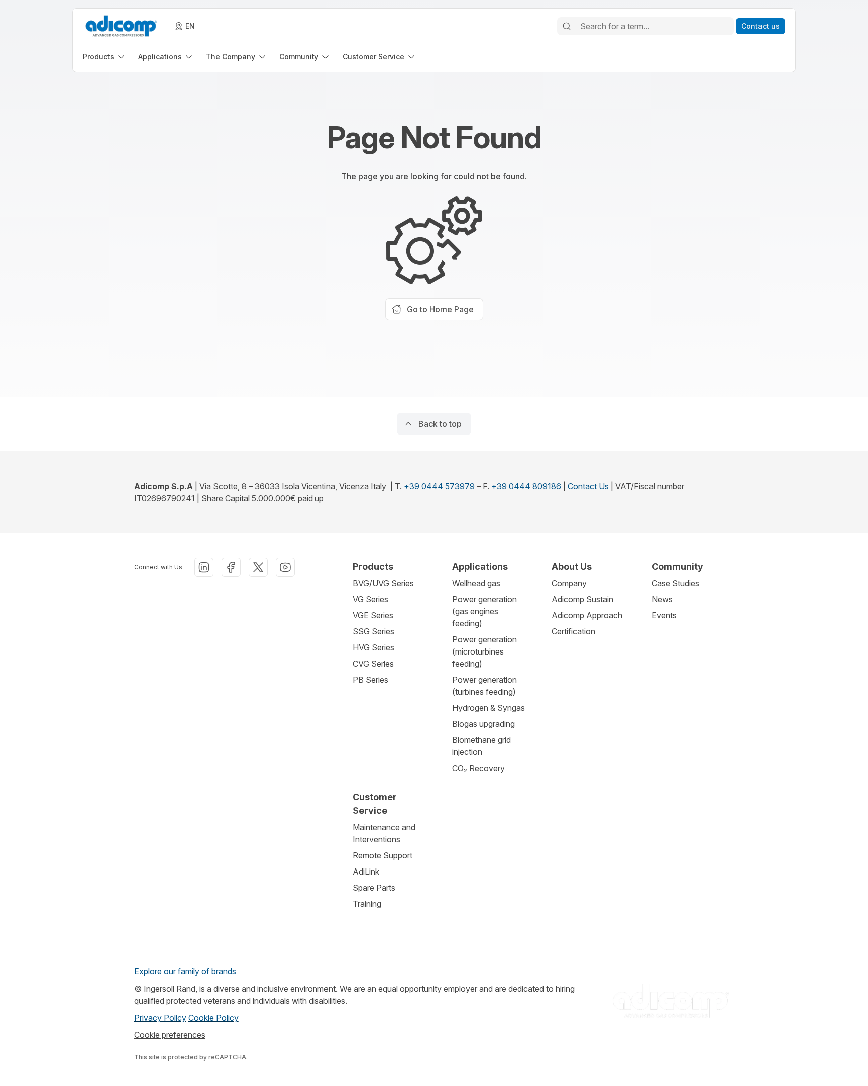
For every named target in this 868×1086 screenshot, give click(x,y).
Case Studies (675, 583)
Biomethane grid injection (481, 746)
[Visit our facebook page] (231, 567)
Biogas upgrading (483, 724)
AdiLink (366, 871)
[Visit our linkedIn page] (203, 567)
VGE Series (373, 615)
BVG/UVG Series (383, 583)
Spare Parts (374, 888)
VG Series (370, 599)
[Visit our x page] (258, 567)
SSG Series (373, 631)
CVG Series (373, 664)
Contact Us (588, 486)
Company (569, 583)
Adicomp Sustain (582, 599)
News (662, 599)
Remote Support (382, 855)
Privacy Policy (160, 1018)
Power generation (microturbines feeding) (484, 651)
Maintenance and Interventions (384, 833)
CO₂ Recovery (478, 768)
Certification (573, 631)
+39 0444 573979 (439, 486)
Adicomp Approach (587, 615)
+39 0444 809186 (526, 486)
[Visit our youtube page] (285, 567)
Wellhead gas (476, 583)
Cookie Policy (213, 1018)
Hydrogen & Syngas (488, 708)
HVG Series (373, 647)
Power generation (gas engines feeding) (484, 611)
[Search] (567, 26)
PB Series (370, 680)
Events (664, 615)
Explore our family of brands (185, 971)
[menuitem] (104, 56)
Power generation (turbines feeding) (484, 686)
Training (367, 904)
